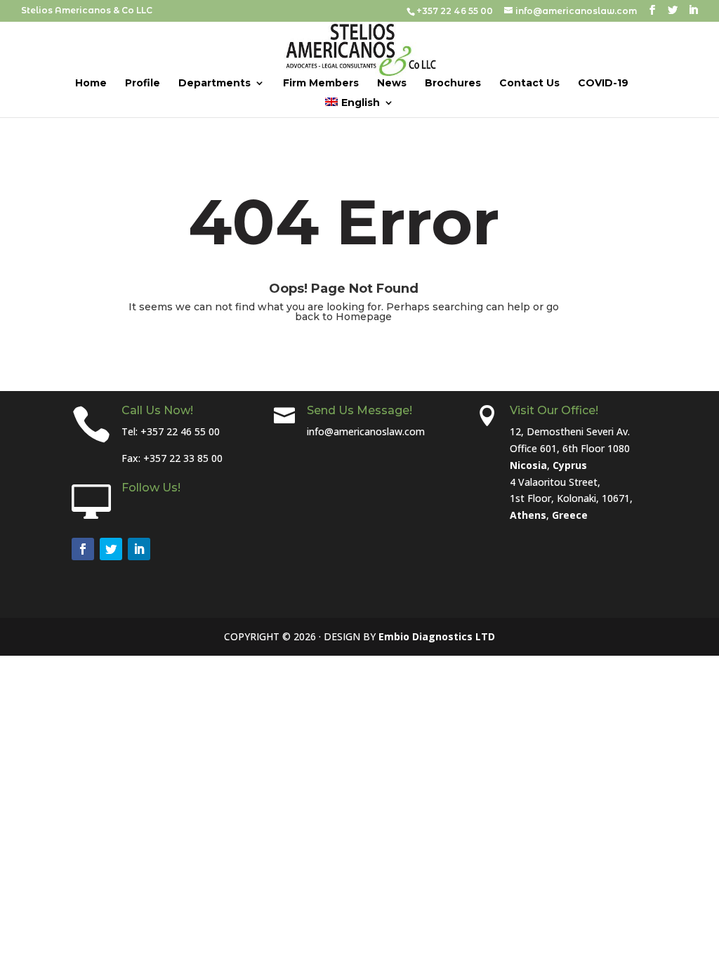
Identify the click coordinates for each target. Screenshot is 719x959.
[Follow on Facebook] (83, 549)
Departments (214, 83)
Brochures (453, 83)
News (392, 83)
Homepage (364, 316)
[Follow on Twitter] (111, 549)
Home (91, 83)
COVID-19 (603, 83)
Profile (142, 83)
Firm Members (321, 83)
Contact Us (529, 83)
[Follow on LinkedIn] (139, 549)
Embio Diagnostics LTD (436, 636)
